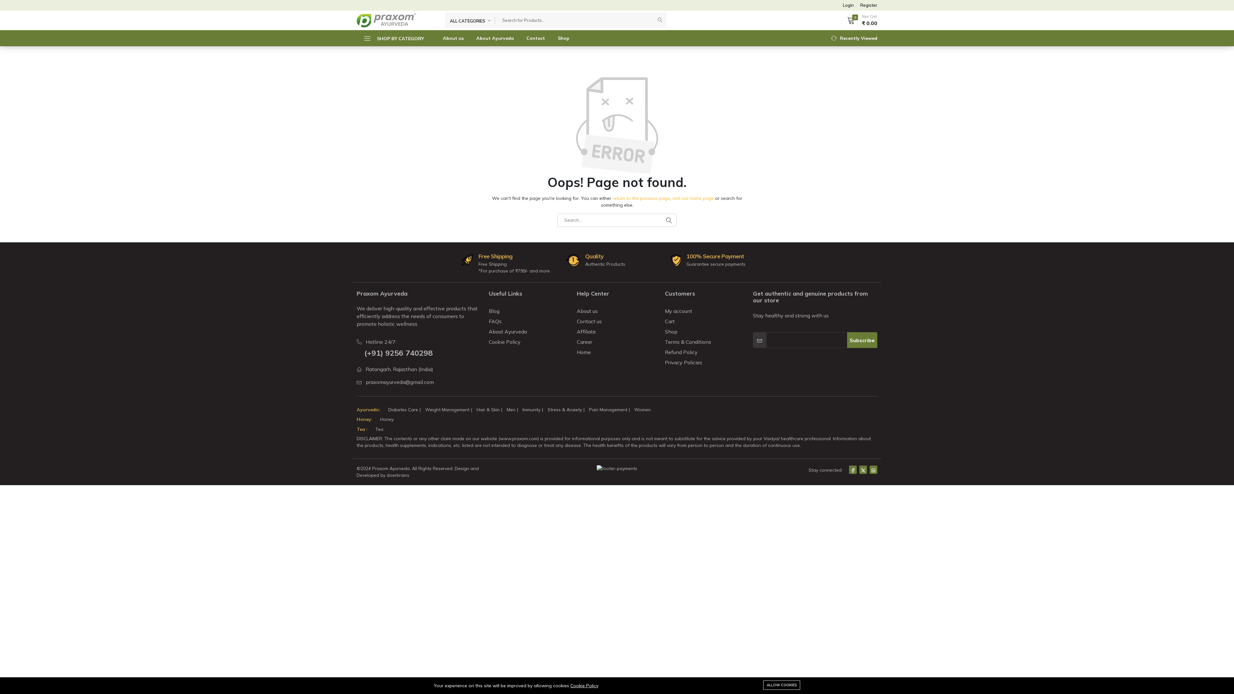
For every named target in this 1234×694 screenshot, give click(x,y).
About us (453, 38)
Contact (535, 38)
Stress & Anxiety (565, 410)
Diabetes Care (403, 410)
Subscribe (862, 340)
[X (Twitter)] (863, 470)
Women (642, 410)
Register (868, 5)
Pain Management (608, 410)
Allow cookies (782, 685)
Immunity (532, 410)
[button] (860, 20)
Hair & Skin (488, 410)
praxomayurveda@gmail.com (400, 382)
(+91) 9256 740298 (398, 353)
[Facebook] (853, 470)
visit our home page (693, 198)
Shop (563, 38)
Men (511, 410)
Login (848, 5)
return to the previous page (641, 198)
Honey (387, 419)
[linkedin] (873, 470)
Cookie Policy (584, 686)
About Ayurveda (495, 38)
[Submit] (660, 20)
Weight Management (447, 410)
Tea (379, 429)
